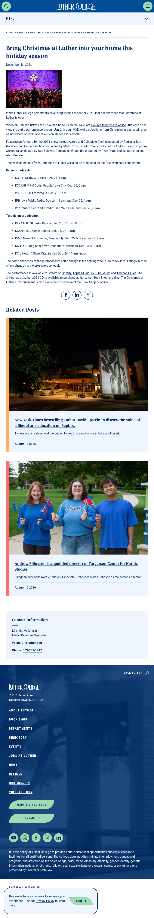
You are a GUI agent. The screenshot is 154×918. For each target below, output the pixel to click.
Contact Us (32, 818)
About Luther (21, 710)
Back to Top (133, 672)
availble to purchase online (108, 125)
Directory (18, 737)
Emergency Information (24, 887)
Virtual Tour (20, 792)
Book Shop (18, 719)
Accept (81, 901)
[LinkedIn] (58, 837)
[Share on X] (88, 295)
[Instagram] (24, 837)
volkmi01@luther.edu (27, 643)
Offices (15, 774)
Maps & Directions (31, 804)
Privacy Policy (44, 901)
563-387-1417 (32, 650)
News (20, 32)
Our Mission (19, 783)
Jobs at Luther (22, 756)
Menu (10, 18)
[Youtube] (13, 837)
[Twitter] (47, 837)
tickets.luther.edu (109, 433)
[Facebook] (36, 837)
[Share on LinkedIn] (77, 295)
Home (9, 32)
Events (15, 746)
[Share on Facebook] (65, 295)
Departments (20, 728)
